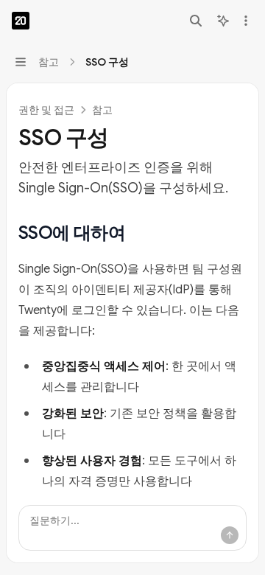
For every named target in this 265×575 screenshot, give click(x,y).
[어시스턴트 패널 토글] (223, 20)
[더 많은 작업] (246, 20)
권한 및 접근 (46, 109)
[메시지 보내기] (230, 535)
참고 (102, 109)
